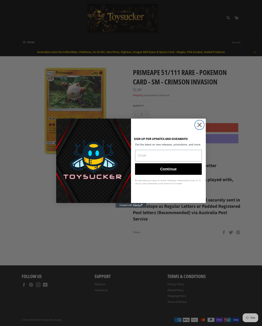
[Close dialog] (199, 125)
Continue (168, 169)
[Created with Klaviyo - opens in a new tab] (131, 205)
